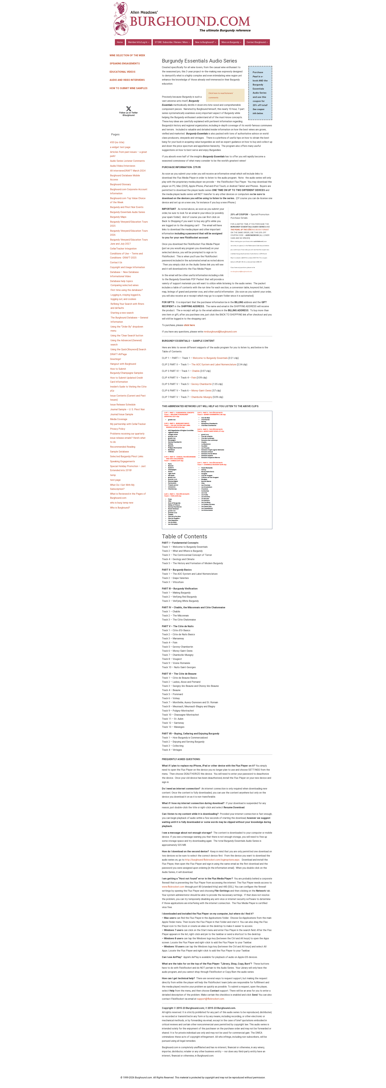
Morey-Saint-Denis (201, 390)
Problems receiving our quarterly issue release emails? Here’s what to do (128, 437)
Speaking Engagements (122, 461)
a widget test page (120, 147)
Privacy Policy (117, 428)
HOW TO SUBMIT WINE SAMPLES (128, 88)
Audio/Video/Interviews (122, 165)
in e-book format (250, 229)
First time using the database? (127, 290)
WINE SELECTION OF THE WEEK (127, 55)
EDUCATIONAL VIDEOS (122, 71)
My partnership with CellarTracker (128, 424)
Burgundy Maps (118, 217)
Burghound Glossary (120, 184)
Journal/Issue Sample (121, 414)
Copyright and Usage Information (127, 267)
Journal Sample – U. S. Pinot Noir (127, 409)
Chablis (196, 371)
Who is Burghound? (120, 507)
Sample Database (119, 451)
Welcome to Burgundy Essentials (210, 358)
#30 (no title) (117, 142)
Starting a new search (122, 312)
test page (115, 480)
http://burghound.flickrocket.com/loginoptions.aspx (212, 859)
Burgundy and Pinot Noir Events (126, 207)
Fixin (193, 377)
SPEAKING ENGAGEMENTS (125, 63)
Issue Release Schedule (123, 404)
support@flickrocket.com (210, 998)
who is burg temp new (121, 502)
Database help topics (121, 281)
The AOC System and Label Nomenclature (213, 364)
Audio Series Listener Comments (127, 160)
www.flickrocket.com (173, 886)
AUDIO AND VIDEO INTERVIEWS (127, 80)
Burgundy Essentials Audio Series (127, 212)
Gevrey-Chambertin (201, 384)
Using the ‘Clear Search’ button (127, 335)
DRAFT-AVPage (118, 354)
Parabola (192, 1084)
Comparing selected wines (125, 285)
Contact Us (116, 262)
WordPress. (204, 1084)
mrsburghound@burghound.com (241, 271)
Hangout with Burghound (123, 363)
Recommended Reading (122, 446)
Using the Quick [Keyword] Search (128, 349)
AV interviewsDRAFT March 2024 (127, 170)
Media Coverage (118, 419)
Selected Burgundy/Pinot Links (126, 456)
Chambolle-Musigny (201, 397)
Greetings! (115, 359)
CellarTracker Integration (123, 248)
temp (113, 475)
